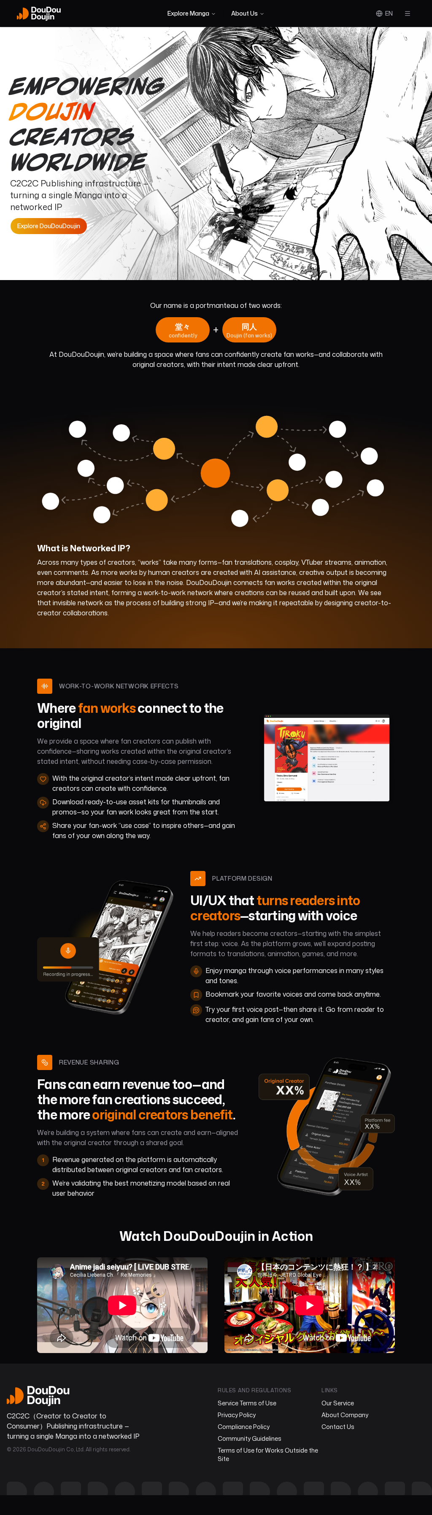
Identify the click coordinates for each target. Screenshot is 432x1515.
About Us (244, 13)
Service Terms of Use (247, 1403)
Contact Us (337, 1427)
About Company (344, 1415)
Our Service (337, 1403)
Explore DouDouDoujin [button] (48, 226)
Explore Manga (188, 13)
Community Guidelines (249, 1438)
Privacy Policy (237, 1415)
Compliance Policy (244, 1427)
